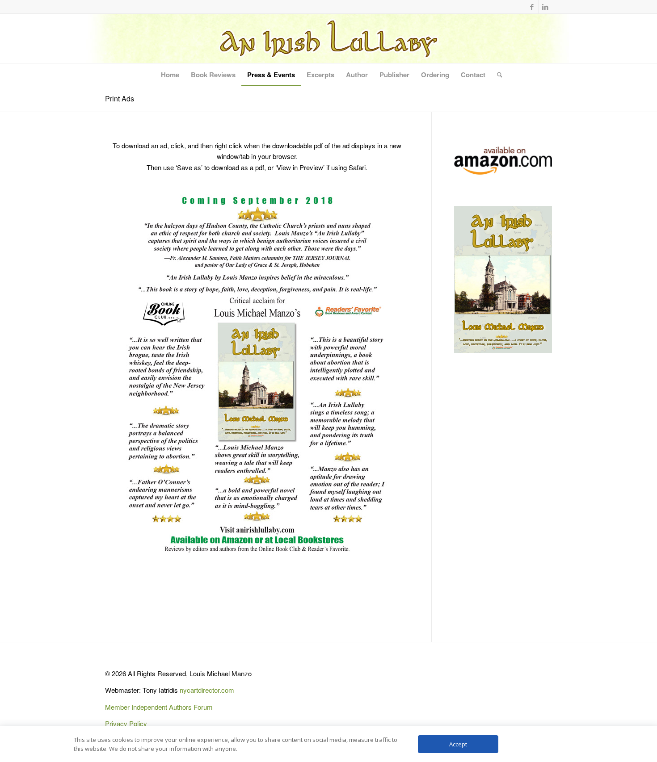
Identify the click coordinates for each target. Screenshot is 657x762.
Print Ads (119, 98)
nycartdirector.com (207, 690)
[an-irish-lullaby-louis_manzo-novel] (328, 38)
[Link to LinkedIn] (545, 6)
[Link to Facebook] (531, 6)
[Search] (496, 74)
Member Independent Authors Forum (159, 707)
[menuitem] (170, 74)
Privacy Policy (126, 723)
